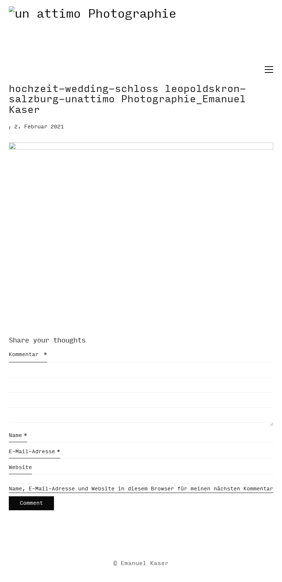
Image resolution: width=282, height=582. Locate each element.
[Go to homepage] (141, 35)
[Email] (112, 539)
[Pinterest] (167, 539)
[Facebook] (131, 539)
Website (20, 467)
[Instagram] (149, 539)
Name (18, 435)
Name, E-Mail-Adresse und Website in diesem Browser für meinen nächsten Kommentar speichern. (141, 489)
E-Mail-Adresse (34, 451)
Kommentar (28, 354)
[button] (267, 69)
